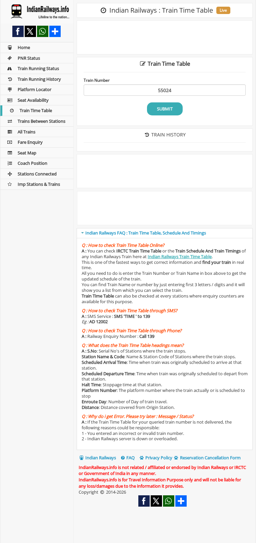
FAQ (130, 458)
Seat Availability (33, 100)
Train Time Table (36, 110)
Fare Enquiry (30, 142)
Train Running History (39, 79)
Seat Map (27, 153)
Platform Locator (34, 89)
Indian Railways (100, 458)
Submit (165, 109)
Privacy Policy (158, 458)
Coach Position (32, 163)
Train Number (97, 80)
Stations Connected (37, 174)
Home (24, 47)
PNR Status (29, 58)
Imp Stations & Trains (39, 184)
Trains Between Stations (41, 121)
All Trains (26, 132)
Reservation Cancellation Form (210, 458)
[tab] (164, 233)
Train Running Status (38, 68)
